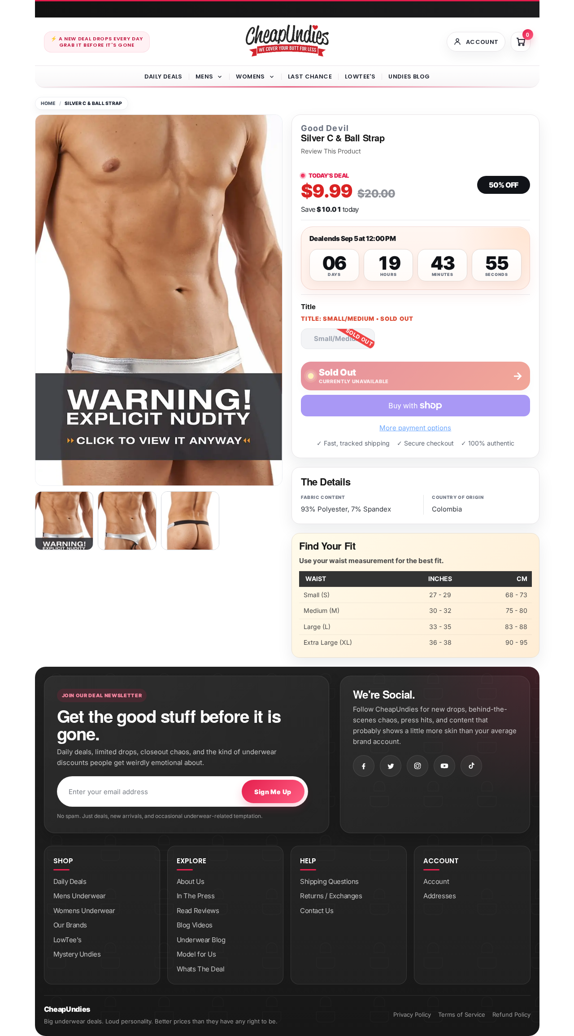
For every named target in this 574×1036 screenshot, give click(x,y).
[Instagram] (417, 766)
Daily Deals (163, 76)
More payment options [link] (415, 428)
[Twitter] (390, 766)
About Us (190, 881)
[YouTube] (444, 766)
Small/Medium (338, 338)
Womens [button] (250, 76)
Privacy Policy (412, 1014)
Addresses (439, 896)
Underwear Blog (201, 939)
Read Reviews (198, 910)
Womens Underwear (84, 910)
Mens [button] (204, 76)
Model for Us (196, 954)
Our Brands (70, 925)
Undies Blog (409, 76)
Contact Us (317, 910)
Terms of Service (461, 1014)
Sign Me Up (272, 792)
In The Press (196, 896)
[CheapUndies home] (287, 41)
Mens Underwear (79, 896)
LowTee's (360, 76)
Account (436, 881)
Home (48, 103)
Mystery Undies (77, 954)
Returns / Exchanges (331, 896)
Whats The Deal (201, 969)
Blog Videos (195, 925)
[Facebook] (363, 766)
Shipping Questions (329, 881)
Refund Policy (511, 1014)
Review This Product (331, 151)
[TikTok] (471, 766)
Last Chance (310, 76)
